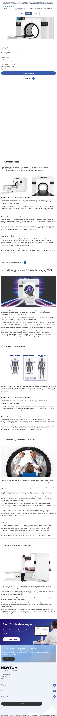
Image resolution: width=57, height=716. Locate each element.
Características (5, 57)
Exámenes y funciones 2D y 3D (9, 64)
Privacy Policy (11, 6)
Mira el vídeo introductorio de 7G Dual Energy (11, 262)
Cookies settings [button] (21, 13)
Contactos (21, 703)
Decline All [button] (36, 13)
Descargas (4, 676)
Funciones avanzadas (7, 62)
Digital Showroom (6, 69)
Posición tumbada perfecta (8, 66)
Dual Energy (4, 60)
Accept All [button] (28, 13)
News (2, 678)
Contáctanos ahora (8, 658)
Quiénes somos (5, 674)
